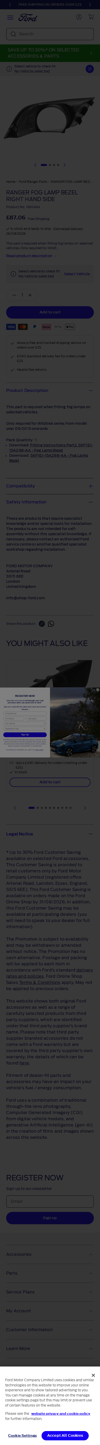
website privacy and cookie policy (60, 1413)
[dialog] (50, 1406)
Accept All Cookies (65, 1435)
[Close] (93, 1375)
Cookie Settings (22, 1435)
